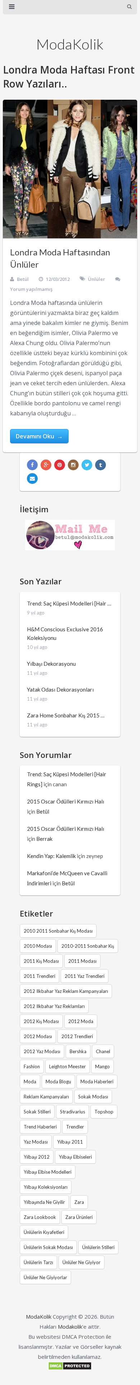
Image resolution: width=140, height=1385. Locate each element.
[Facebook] (32, 465)
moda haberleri (96, 1081)
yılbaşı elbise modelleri (47, 1172)
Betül (23, 279)
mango (102, 1066)
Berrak (44, 838)
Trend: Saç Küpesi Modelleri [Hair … (69, 603)
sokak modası (93, 1096)
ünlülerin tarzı (38, 1262)
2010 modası (38, 946)
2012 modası (38, 1036)
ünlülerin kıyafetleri (44, 1232)
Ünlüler (96, 279)
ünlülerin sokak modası (48, 1247)
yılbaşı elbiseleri (75, 1157)
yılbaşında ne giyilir (44, 1202)
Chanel (103, 1051)
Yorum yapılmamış (31, 289)
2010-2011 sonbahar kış (87, 946)
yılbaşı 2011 (70, 1142)
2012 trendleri (77, 1036)
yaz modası (36, 1142)
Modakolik (70, 1326)
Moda (30, 1081)
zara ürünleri (79, 1217)
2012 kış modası (41, 1021)
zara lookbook (40, 1217)
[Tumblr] (100, 465)
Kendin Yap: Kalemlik (51, 856)
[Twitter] (86, 465)
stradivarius (72, 1112)
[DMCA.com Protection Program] (70, 1368)
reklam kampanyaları (46, 1096)
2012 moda (80, 1021)
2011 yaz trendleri (84, 976)
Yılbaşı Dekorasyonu (51, 663)
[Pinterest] (59, 465)
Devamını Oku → (39, 436)
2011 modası (82, 961)
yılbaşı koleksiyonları (45, 1187)
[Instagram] (73, 465)
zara (79, 1202)
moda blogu (58, 1081)
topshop (103, 1112)
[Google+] (46, 465)
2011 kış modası (41, 961)
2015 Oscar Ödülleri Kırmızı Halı (65, 801)
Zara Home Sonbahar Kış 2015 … (65, 715)
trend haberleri (40, 1127)
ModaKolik (69, 44)
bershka (78, 1051)
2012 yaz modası (42, 1051)
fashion (32, 1066)
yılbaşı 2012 (37, 1157)
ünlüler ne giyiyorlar (45, 1277)
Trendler (75, 1127)
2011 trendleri (39, 976)
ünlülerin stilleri (98, 1247)
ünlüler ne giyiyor (81, 1262)
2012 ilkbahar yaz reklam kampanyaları (66, 991)
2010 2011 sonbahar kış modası (58, 931)
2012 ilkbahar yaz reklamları (54, 1006)
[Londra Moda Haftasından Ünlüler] (70, 169)
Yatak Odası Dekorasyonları (60, 689)
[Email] (32, 478)
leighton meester (67, 1066)
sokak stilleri (37, 1112)
